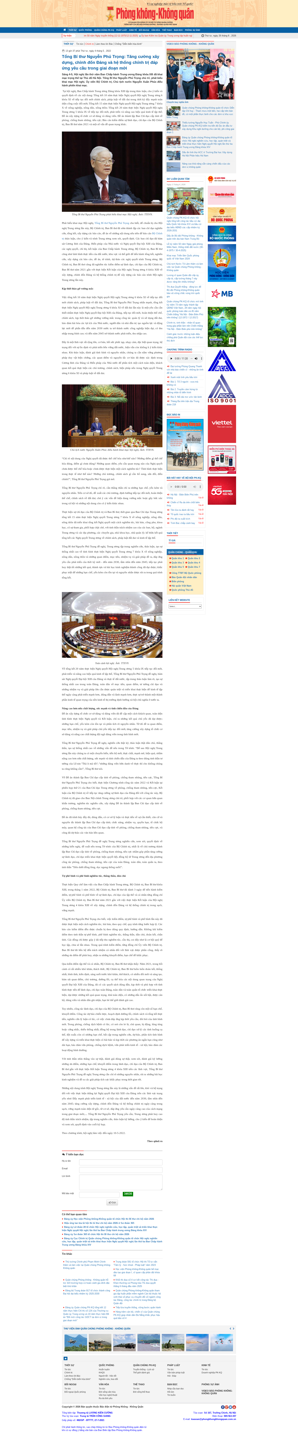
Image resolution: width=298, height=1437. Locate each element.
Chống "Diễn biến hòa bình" (128, 44)
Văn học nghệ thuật (108, 1395)
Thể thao (167, 30)
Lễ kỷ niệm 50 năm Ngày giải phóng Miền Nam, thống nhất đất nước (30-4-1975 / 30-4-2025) (185, 247)
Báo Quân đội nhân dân (184, 577)
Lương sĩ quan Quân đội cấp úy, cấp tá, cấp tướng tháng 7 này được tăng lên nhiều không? (183, 278)
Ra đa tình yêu (105, 1398)
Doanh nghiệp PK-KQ (212, 1372)
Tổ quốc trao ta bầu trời (182, 514)
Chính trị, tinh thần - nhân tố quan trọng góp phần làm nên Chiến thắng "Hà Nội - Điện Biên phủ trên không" (185, 325)
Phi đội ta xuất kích (180, 518)
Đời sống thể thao (141, 1392)
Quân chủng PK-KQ (104, 30)
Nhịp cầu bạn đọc (175, 1388)
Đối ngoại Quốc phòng (75, 1392)
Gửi (114, 1202)
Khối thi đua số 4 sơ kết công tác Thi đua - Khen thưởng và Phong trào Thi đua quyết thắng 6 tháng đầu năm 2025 (136, 1283)
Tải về (200, 498)
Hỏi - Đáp (171, 1376)
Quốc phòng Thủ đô (182, 590)
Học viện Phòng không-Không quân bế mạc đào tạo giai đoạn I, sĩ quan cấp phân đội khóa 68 (136, 1272)
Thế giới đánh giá (141, 1372)
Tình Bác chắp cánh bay (183, 523)
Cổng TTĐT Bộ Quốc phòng (186, 573)
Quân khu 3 (178, 562)
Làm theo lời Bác (104, 44)
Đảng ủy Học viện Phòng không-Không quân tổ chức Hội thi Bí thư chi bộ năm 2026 (109, 1219)
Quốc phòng (85, 30)
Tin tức (79, 44)
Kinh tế (133, 30)
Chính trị (89, 44)
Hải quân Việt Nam (181, 585)
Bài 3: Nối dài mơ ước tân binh (186, 397)
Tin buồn (171, 1395)
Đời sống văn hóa (107, 1392)
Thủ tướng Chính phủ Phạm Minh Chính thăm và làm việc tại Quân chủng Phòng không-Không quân (87, 1264)
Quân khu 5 (178, 567)
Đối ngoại (144, 30)
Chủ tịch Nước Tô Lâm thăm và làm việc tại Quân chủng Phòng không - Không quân (185, 267)
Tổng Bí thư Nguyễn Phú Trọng (112, 223)
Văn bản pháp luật (176, 1372)
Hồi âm (170, 1392)
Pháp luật (121, 30)
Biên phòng (178, 581)
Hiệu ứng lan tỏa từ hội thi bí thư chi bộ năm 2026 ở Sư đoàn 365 (99, 1223)
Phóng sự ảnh (192, 30)
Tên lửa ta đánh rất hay (182, 510)
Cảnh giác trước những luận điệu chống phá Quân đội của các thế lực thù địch (185, 337)
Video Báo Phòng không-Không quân (217, 1392)
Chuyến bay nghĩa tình (177, 102)
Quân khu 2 (194, 558)
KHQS (102, 1372)
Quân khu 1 (178, 558)
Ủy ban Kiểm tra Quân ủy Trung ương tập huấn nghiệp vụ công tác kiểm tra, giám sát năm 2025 (172, 35)
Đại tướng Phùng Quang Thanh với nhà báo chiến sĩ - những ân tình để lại (185, 369)
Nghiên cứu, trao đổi (108, 1379)
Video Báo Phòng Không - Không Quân (190, 44)
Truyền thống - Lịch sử (143, 1369)
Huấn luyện (104, 1369)
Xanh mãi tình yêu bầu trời (184, 377)
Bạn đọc (178, 30)
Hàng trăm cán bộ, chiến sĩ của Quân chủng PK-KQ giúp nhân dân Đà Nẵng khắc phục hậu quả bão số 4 (136, 1314)
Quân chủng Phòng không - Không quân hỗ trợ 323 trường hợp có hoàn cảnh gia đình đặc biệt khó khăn (86, 1283)
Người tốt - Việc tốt (107, 1376)
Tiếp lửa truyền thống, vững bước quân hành (138, 1307)
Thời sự (73, 30)
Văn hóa (155, 30)
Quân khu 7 (194, 567)
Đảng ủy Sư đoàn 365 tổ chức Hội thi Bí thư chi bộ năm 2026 (96, 1234)
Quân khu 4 (194, 562)
